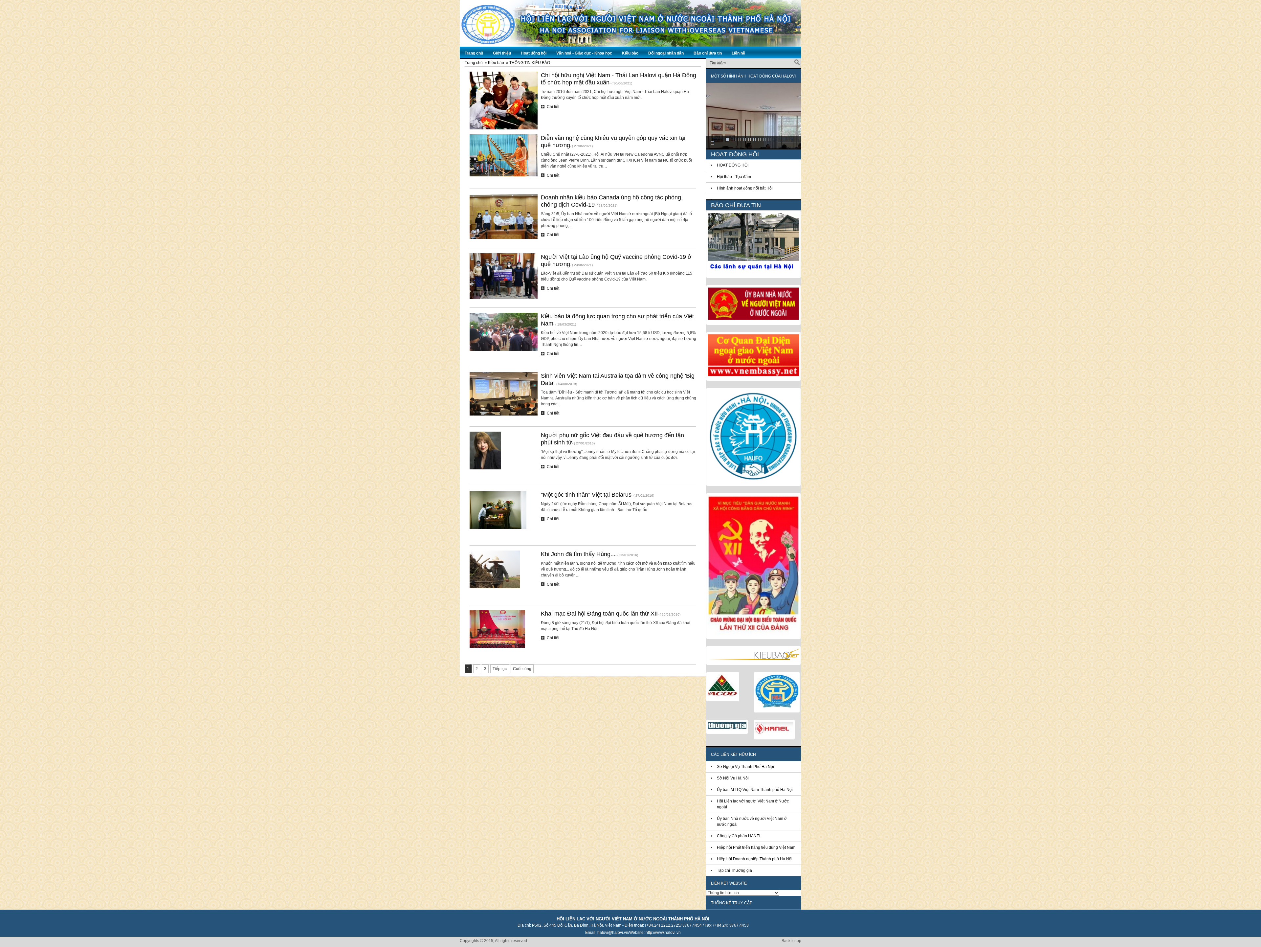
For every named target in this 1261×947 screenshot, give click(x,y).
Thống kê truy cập (731, 903)
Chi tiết (553, 106)
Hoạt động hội (533, 53)
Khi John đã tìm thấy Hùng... (578, 554)
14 (776, 139)
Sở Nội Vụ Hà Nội (733, 778)
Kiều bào (630, 53)
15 (781, 139)
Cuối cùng (522, 668)
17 (791, 139)
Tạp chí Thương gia (734, 870)
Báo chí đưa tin (708, 53)
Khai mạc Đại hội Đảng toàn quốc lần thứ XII (599, 613)
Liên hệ (738, 53)
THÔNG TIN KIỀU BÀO (529, 62)
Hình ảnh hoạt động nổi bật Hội (745, 188)
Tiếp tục (500, 668)
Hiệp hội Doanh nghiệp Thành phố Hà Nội (754, 859)
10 (757, 139)
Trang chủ (474, 53)
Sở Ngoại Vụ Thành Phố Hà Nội (745, 766)
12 (766, 139)
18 (712, 143)
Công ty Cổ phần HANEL (739, 836)
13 (771, 139)
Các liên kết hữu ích (733, 754)
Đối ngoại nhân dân (666, 53)
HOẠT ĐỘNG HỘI (732, 165)
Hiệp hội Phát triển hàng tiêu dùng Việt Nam (756, 847)
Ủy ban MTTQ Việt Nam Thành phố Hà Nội (755, 789)
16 (786, 139)
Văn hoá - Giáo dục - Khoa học (584, 53)
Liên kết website (729, 883)
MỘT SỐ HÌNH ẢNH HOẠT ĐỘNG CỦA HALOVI (753, 76)
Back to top (791, 940)
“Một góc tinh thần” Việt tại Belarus (586, 494)
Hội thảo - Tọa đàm (734, 176)
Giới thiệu (502, 53)
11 (761, 139)
